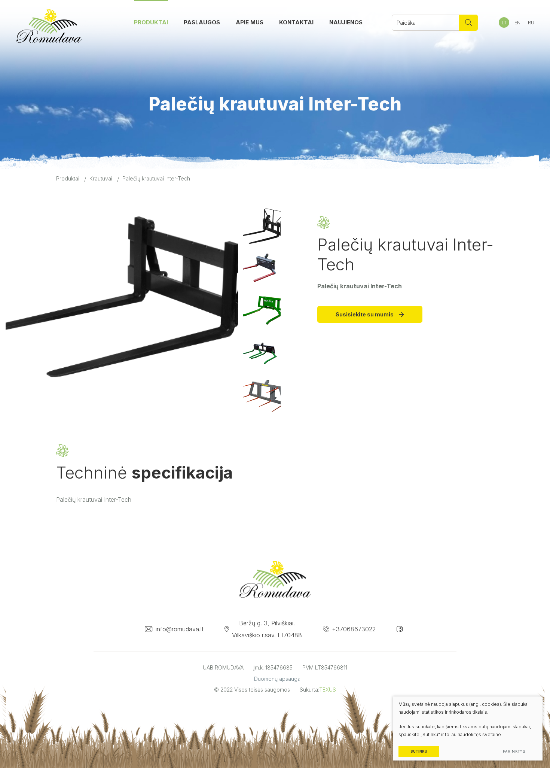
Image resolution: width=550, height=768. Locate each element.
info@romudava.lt (180, 629)
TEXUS (327, 689)
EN (517, 22)
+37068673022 (354, 629)
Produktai (151, 22)
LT (504, 22)
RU (531, 22)
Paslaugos (202, 22)
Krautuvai (100, 178)
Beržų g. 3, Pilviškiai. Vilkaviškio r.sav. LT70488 (267, 629)
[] (468, 23)
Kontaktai (296, 22)
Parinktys (514, 751)
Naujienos (346, 22)
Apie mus (249, 22)
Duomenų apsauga (277, 679)
